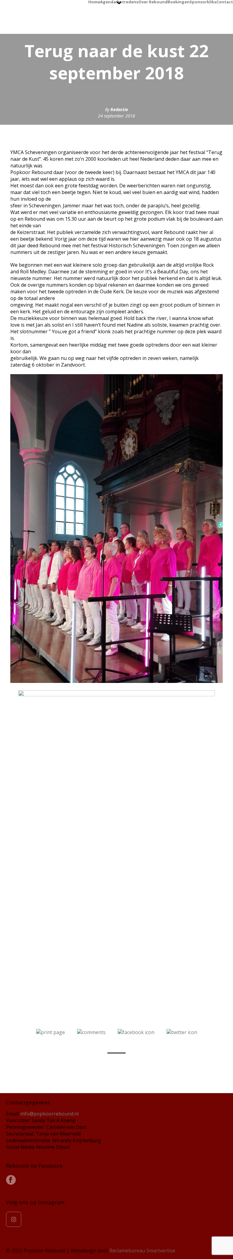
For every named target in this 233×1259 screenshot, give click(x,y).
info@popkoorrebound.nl (49, 1113)
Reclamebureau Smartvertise (142, 1250)
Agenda (108, 1)
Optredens (127, 1)
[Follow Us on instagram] (13, 1219)
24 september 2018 (116, 116)
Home (94, 1)
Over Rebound (152, 1)
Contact (224, 1)
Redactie (119, 109)
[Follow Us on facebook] (11, 1180)
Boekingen (178, 1)
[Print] (50, 1032)
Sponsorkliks (203, 1)
